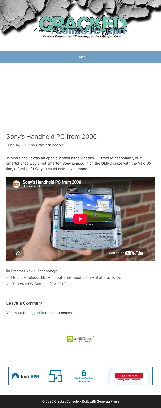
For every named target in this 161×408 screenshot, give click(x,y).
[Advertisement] (80, 94)
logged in (36, 313)
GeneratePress (108, 401)
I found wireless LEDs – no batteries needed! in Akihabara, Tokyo (66, 277)
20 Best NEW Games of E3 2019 (38, 284)
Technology (47, 271)
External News (23, 271)
